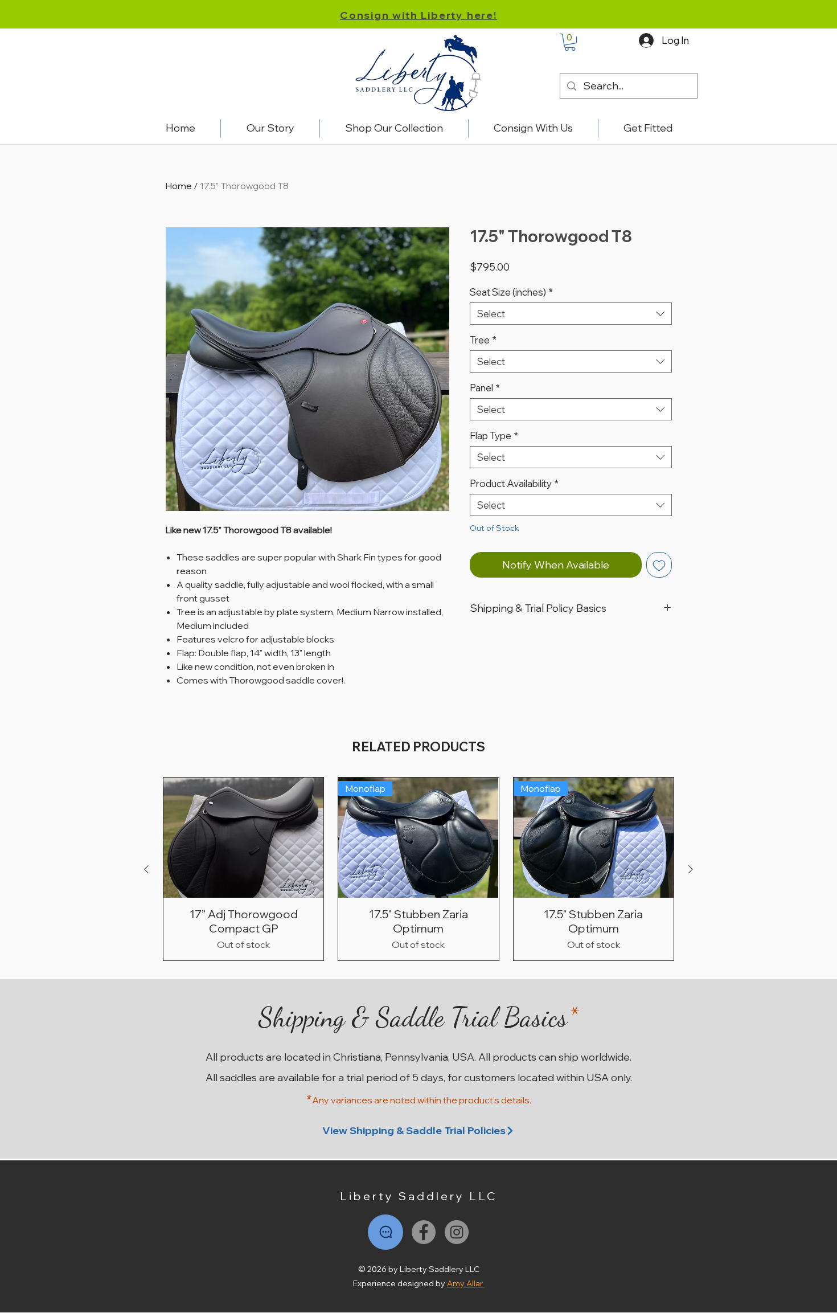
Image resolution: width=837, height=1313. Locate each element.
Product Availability (514, 483)
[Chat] (385, 1232)
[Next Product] (691, 869)
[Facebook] (424, 1232)
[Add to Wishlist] (659, 565)
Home (178, 185)
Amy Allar (466, 1283)
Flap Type (494, 435)
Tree (483, 340)
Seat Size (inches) (511, 292)
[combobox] (571, 313)
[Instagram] (457, 1232)
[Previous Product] (146, 869)
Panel (485, 388)
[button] (570, 42)
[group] (419, 869)
